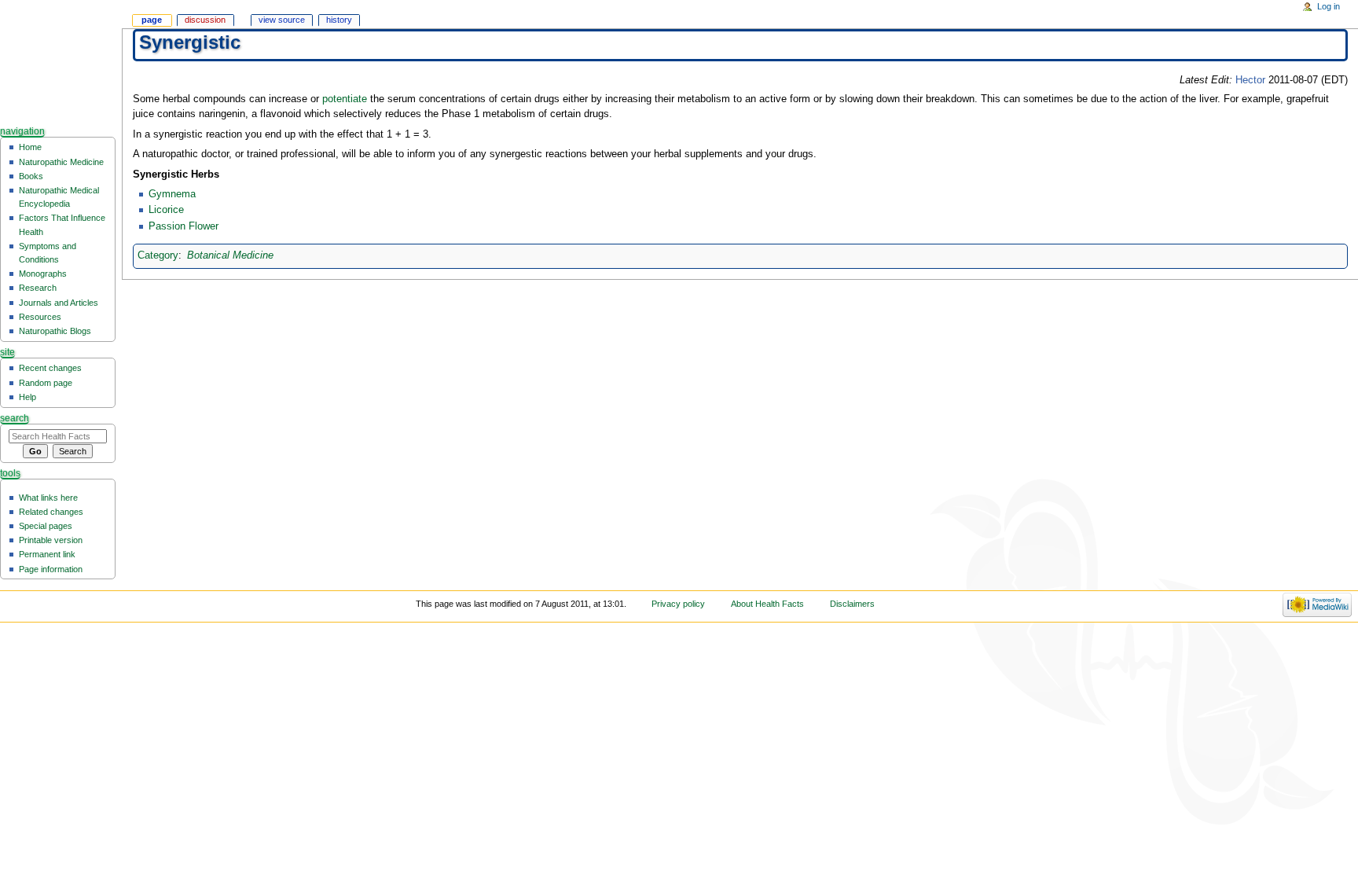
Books (31, 176)
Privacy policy (678, 603)
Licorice (166, 209)
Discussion (205, 19)
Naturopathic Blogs (55, 331)
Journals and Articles (58, 302)
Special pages (45, 526)
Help (27, 397)
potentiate (344, 99)
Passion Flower (183, 226)
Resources (40, 316)
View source (282, 19)
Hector (1250, 80)
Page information (51, 569)
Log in (1328, 6)
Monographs (43, 273)
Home (30, 147)
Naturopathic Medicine (61, 162)
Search (14, 418)
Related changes (51, 511)
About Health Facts (767, 603)
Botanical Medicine (230, 255)
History (339, 19)
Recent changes (50, 368)
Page (151, 19)
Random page (45, 383)
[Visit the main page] (61, 61)
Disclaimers (852, 603)
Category (158, 255)
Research (38, 287)
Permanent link (47, 554)
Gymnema (172, 194)
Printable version (51, 540)
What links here (48, 497)
